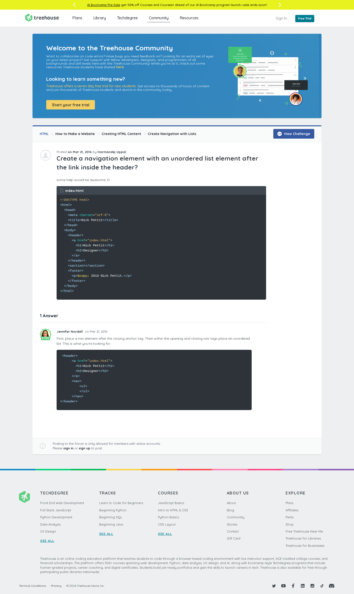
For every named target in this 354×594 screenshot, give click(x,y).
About (231, 503)
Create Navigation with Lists (172, 134)
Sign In (281, 18)
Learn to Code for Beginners (121, 503)
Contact (233, 531)
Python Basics (168, 517)
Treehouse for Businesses (305, 545)
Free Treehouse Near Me (304, 531)
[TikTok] (322, 585)
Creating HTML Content (121, 134)
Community (159, 17)
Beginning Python (112, 510)
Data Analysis (50, 524)
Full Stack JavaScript (55, 510)
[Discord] (331, 585)
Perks (290, 517)
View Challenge (296, 134)
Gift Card (233, 538)
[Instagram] (312, 585)
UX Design (48, 531)
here (120, 67)
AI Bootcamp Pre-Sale (103, 5)
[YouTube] (283, 585)
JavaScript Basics (171, 503)
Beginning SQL (110, 517)
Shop (290, 524)
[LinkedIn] (302, 585)
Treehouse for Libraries (303, 538)
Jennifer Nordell (70, 331)
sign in (68, 448)
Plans (77, 17)
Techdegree (127, 17)
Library (99, 17)
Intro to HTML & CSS (173, 510)
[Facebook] (293, 585)
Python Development (56, 517)
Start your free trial (70, 104)
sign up (84, 448)
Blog (230, 510)
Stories (232, 524)
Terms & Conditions (32, 585)
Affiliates (292, 510)
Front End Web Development (62, 503)
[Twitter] (273, 585)
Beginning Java (111, 524)
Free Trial (304, 18)
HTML (44, 134)
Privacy (56, 585)
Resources (189, 17)
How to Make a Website (75, 134)
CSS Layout (167, 524)
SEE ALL (47, 541)
